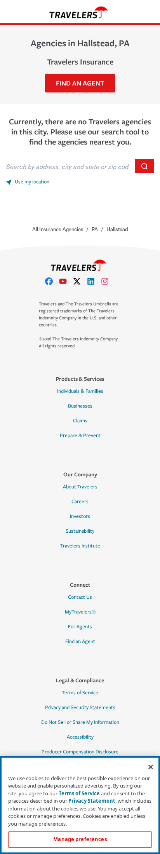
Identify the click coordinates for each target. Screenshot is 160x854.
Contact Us (80, 597)
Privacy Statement (91, 800)
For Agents (80, 627)
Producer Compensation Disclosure (80, 752)
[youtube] (66, 281)
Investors (80, 516)
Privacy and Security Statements (80, 707)
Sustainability (80, 531)
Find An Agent (80, 82)
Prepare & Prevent (80, 435)
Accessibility (80, 737)
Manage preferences (79, 839)
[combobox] (67, 166)
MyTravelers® (80, 612)
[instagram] (108, 281)
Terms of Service (80, 693)
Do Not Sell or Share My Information (80, 722)
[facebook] (52, 281)
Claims (80, 421)
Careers (80, 501)
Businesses (80, 406)
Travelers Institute (80, 546)
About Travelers (80, 487)
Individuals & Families (80, 391)
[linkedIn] (94, 281)
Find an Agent (80, 641)
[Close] (150, 767)
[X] (80, 281)
